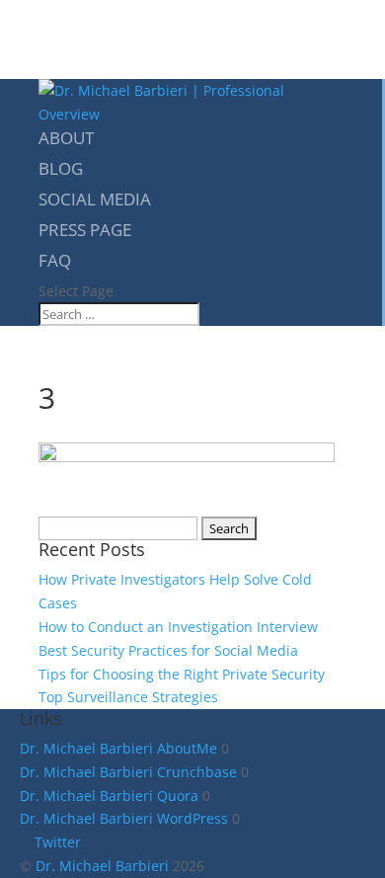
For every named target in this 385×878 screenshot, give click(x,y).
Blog (60, 168)
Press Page (84, 229)
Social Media (94, 199)
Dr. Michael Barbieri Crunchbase (128, 771)
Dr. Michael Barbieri (102, 865)
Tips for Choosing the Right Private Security (181, 674)
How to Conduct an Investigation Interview (178, 626)
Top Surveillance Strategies (128, 696)
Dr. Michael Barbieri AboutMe (118, 748)
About (66, 137)
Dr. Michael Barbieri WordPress (124, 818)
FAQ (54, 260)
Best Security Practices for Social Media (168, 650)
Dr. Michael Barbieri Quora (109, 795)
